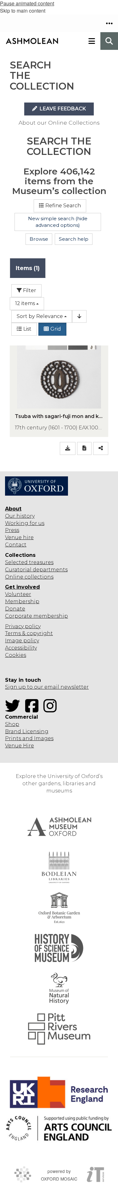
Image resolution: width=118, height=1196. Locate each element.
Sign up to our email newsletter (47, 687)
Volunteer (18, 594)
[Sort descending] (79, 316)
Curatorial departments (36, 570)
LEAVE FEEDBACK (62, 109)
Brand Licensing (26, 731)
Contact (15, 545)
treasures (40, 562)
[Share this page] (100, 448)
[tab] (28, 268)
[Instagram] (51, 710)
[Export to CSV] (68, 448)
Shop (12, 724)
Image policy (22, 641)
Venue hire (19, 537)
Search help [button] (73, 239)
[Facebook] (33, 710)
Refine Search (63, 206)
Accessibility (21, 648)
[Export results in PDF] (84, 448)
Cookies (15, 655)
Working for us (24, 523)
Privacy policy (23, 626)
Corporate (18, 616)
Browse (39, 239)
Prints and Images (29, 738)
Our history (20, 516)
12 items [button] (25, 303)
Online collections (29, 577)
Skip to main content (22, 10)
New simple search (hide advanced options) (57, 221)
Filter (29, 290)
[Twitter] (14, 710)
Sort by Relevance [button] (40, 316)
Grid (55, 329)
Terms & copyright (29, 633)
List (27, 329)
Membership (22, 601)
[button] (109, 23)
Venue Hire (19, 746)
